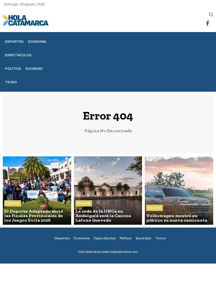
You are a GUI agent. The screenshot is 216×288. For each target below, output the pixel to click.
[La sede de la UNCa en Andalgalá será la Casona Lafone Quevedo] (108, 190)
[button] (211, 14)
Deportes (12, 203)
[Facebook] (207, 23)
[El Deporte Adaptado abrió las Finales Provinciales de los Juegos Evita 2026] (37, 190)
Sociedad (83, 203)
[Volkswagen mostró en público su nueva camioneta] (179, 190)
